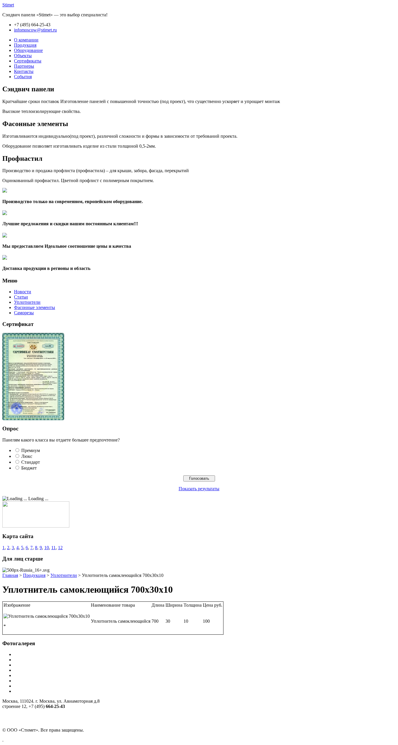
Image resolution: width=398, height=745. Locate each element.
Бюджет (29, 467)
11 (53, 547)
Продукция (34, 575)
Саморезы (24, 312)
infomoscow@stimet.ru (35, 29)
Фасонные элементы (34, 307)
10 (46, 547)
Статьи (21, 296)
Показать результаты (199, 488)
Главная (10, 575)
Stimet (8, 4)
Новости (22, 291)
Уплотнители (27, 302)
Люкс (26, 456)
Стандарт (30, 462)
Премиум (30, 450)
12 (60, 547)
